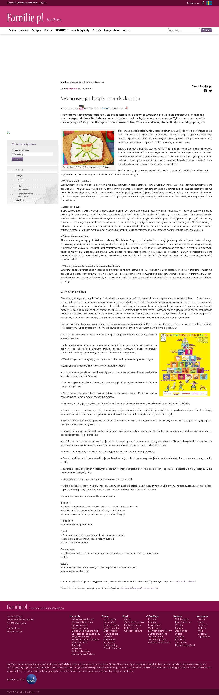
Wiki (200, 630)
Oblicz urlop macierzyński (85, 630)
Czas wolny (181, 642)
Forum (201, 619)
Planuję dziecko (112, 30)
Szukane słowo (20, 149)
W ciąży (127, 30)
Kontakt (152, 619)
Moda (20, 182)
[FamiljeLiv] (209, 3)
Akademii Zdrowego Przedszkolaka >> (139, 588)
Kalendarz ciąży (80, 624)
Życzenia (203, 633)
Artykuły (19, 169)
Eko (19, 186)
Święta (178, 633)
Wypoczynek (23, 196)
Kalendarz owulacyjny (83, 619)
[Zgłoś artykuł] (126, 108)
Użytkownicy (110, 645)
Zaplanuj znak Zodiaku (83, 654)
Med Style (20, 200)
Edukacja (76, 645)
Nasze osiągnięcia (157, 639)
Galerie (202, 627)
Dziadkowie (110, 639)
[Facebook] (203, 3)
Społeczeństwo (132, 624)
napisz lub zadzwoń (185, 581)
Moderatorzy (155, 627)
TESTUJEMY (62, 30)
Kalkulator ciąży (80, 627)
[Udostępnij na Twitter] (210, 91)
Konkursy (23, 30)
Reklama (152, 621)
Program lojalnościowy (160, 630)
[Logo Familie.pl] (25, 18)
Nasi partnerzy (155, 636)
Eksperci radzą (111, 624)
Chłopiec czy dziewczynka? (86, 633)
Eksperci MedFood (185, 645)
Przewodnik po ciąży (82, 621)
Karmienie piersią (80, 30)
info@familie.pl (14, 631)
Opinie (127, 619)
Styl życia (36, 30)
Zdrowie (96, 30)
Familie (12, 30)
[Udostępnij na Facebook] (205, 91)
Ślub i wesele (110, 630)
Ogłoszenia (110, 619)
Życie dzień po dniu (134, 621)
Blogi (200, 621)
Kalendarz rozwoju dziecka (85, 639)
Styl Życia (180, 639)
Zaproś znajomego (157, 633)
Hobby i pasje (131, 627)
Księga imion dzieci (81, 636)
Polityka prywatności (159, 642)
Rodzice (48, 30)
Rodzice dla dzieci (81, 651)
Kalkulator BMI (79, 642)
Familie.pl (72, 88)
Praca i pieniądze (25, 193)
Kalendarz (77, 648)
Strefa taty (109, 642)
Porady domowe (112, 648)
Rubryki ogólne (111, 627)
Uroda (21, 179)
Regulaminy (154, 624)
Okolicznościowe (133, 630)
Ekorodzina (109, 621)
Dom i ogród (23, 189)
